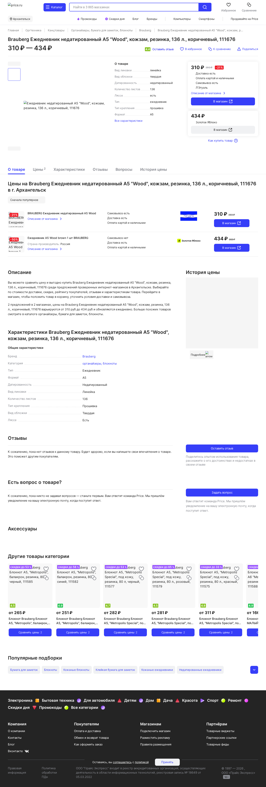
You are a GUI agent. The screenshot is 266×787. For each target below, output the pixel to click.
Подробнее (198, 354)
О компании (16, 731)
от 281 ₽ (160, 612)
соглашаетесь (122, 762)
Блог (11, 744)
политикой (142, 762)
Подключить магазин (155, 731)
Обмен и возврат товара (91, 738)
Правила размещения (155, 744)
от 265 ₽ (17, 612)
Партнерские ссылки (221, 738)
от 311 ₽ (207, 612)
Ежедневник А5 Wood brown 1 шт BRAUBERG (58, 237)
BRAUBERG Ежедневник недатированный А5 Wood (62, 213)
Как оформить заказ (88, 744)
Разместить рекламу (155, 738)
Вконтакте (15, 751)
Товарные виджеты (220, 731)
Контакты (14, 738)
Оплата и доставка (87, 731)
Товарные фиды (217, 744)
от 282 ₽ (112, 612)
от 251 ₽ (64, 612)
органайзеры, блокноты (99, 363)
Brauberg (88, 356)
